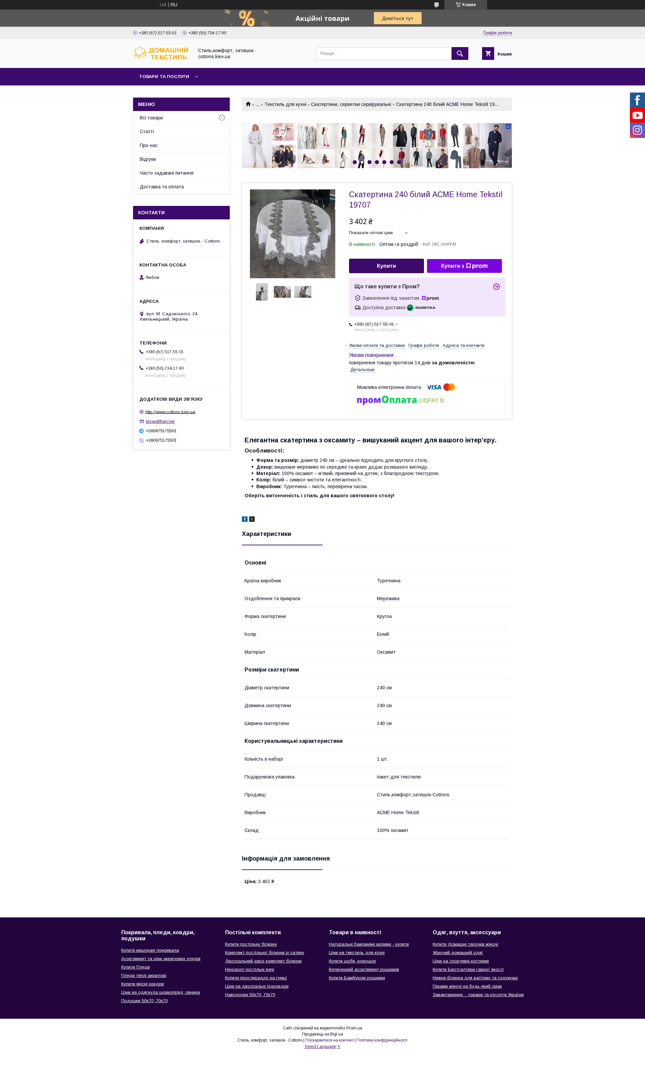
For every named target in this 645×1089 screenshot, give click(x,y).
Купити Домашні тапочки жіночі (465, 944)
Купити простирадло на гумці (256, 977)
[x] (252, 520)
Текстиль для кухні (285, 104)
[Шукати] (460, 53)
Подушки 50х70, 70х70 (144, 1000)
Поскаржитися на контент (329, 1040)
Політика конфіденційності (381, 1040)
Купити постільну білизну (251, 944)
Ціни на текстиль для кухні (357, 952)
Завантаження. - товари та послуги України (478, 994)
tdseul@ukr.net (160, 421)
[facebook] (245, 520)
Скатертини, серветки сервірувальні (351, 104)
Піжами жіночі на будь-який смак (467, 986)
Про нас (149, 145)
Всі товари (151, 117)
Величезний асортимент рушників (364, 969)
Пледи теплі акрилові (143, 975)
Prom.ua (354, 1028)
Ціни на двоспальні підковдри (257, 986)
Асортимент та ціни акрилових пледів (161, 958)
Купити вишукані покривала (150, 950)
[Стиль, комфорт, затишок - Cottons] (161, 59)
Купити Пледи (135, 967)
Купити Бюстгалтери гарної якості (468, 969)
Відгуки (148, 159)
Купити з (452, 266)
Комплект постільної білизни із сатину (264, 952)
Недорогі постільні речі (249, 969)
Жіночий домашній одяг (458, 952)
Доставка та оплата (162, 186)
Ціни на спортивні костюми (461, 961)
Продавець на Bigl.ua (322, 1034)
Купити (386, 266)
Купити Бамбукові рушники (357, 977)
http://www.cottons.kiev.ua (170, 411)
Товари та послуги (164, 76)
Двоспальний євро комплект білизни (263, 961)
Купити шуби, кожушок (352, 961)
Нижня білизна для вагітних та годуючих (475, 977)
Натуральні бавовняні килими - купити (369, 944)
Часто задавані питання (167, 173)
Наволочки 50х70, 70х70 (250, 994)
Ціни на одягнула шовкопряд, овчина (160, 992)
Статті (147, 131)
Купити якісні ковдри (142, 983)
